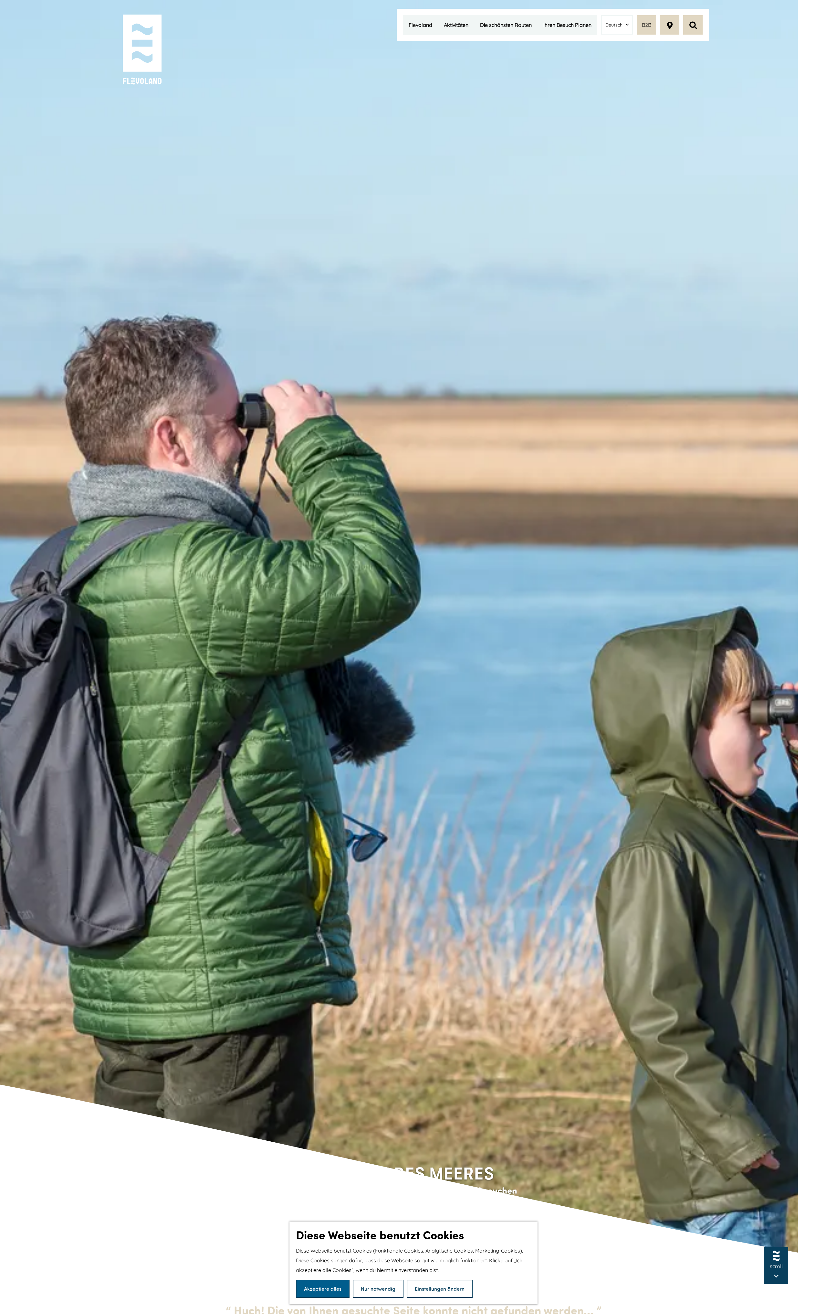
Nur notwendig (378, 1288)
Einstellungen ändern (440, 1288)
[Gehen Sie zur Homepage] (142, 50)
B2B (646, 25)
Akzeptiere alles (322, 1288)
